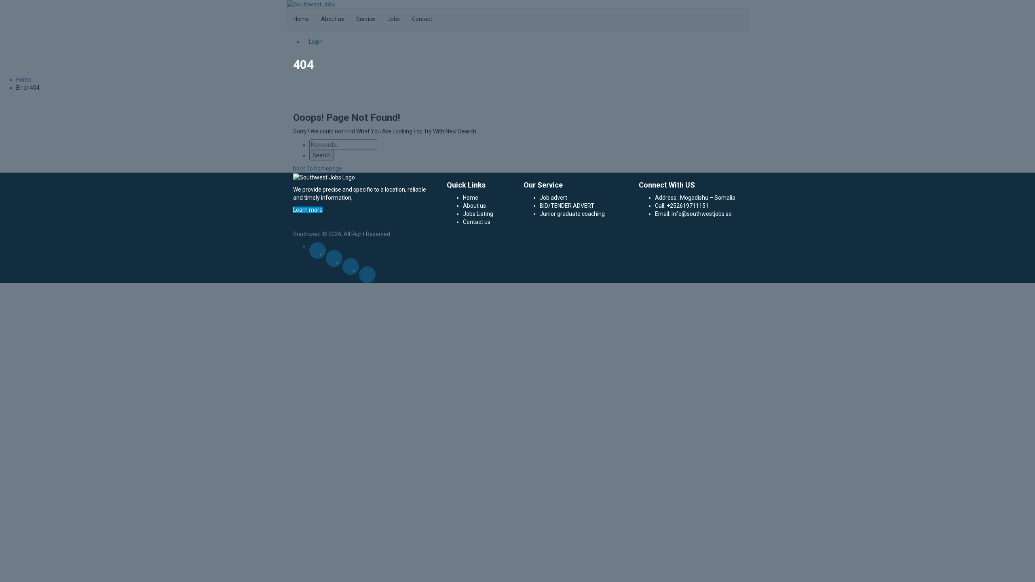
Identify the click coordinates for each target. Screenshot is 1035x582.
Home (470, 197)
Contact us (476, 222)
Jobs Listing (478, 214)
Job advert (553, 197)
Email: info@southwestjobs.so (693, 214)
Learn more (308, 210)
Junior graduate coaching (572, 214)
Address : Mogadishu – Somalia (695, 197)
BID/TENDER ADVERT (567, 205)
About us (474, 205)
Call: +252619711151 (682, 205)
